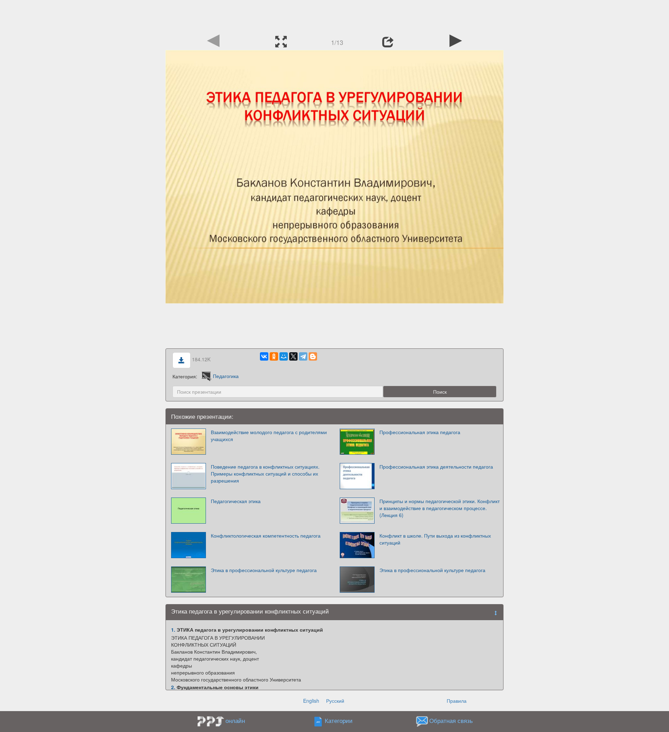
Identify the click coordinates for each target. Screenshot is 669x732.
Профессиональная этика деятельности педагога (436, 466)
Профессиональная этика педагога (419, 432)
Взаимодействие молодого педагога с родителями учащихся (269, 435)
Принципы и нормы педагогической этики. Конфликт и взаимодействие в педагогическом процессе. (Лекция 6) (439, 508)
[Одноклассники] (274, 356)
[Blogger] (313, 356)
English (311, 700)
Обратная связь (451, 720)
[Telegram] (303, 356)
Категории (339, 720)
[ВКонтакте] (264, 356)
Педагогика (226, 375)
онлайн (235, 720)
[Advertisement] (334, 15)
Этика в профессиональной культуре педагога (264, 570)
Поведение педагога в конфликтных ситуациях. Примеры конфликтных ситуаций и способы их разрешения (265, 473)
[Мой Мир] (283, 356)
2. (173, 687)
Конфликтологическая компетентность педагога (266, 535)
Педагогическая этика (236, 501)
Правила (457, 700)
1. (173, 629)
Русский (335, 700)
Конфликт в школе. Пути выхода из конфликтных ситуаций (435, 539)
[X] (293, 356)
